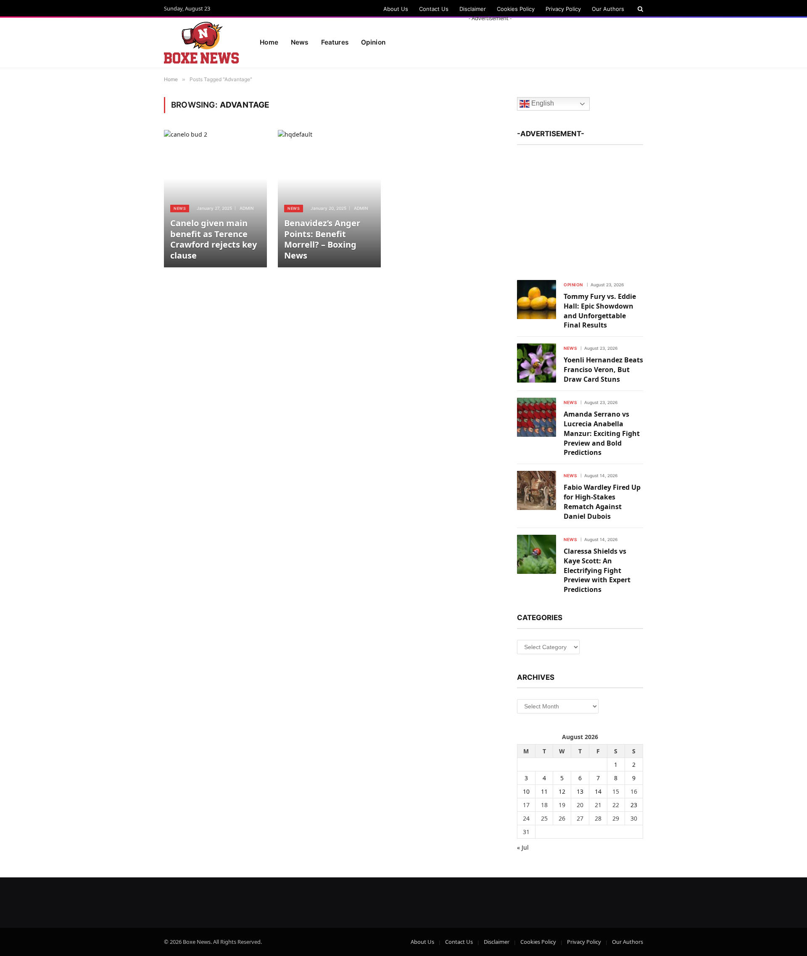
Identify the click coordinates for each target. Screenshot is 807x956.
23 (633, 805)
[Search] (639, 8)
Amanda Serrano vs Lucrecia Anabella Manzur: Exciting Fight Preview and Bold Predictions (602, 433)
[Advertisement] (490, 41)
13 (580, 791)
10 (526, 791)
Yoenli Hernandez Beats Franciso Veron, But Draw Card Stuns (603, 369)
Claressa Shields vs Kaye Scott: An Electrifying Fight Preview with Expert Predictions (597, 570)
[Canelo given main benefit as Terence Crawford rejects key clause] (215, 198)
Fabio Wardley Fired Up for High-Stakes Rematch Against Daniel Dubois (602, 502)
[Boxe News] (201, 43)
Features (334, 42)
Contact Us (433, 8)
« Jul (523, 847)
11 (544, 791)
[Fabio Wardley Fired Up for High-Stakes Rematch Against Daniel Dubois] (536, 490)
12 (562, 791)
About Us (395, 8)
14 (598, 791)
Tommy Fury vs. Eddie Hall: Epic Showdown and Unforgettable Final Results (600, 311)
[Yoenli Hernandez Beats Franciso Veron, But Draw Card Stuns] (536, 363)
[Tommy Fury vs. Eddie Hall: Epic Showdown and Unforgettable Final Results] (536, 299)
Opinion (573, 284)
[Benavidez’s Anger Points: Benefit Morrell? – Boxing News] (329, 198)
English (542, 103)
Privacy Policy (563, 8)
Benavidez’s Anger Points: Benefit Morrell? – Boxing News (322, 239)
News (300, 42)
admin (246, 208)
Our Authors (608, 8)
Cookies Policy (516, 8)
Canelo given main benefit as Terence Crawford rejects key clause (213, 239)
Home (269, 42)
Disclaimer (472, 8)
